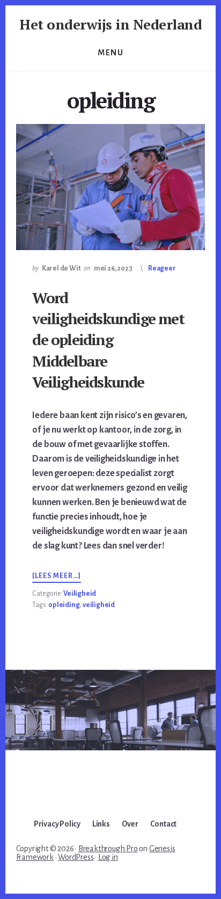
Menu (110, 52)
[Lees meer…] (56, 576)
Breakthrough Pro (108, 848)
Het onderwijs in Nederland (110, 24)
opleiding (63, 605)
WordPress (75, 857)
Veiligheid (79, 593)
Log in (108, 857)
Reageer (162, 268)
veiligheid (99, 605)
